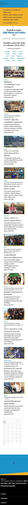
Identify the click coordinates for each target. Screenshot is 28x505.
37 (12, 441)
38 (16, 441)
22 (12, 431)
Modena (5, 58)
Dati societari (4, 483)
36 (8, 441)
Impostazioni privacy (21, 483)
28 (16, 434)
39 (20, 441)
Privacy (13, 483)
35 (4, 441)
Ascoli (21, 51)
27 (12, 434)
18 (16, 428)
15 (4, 428)
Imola (12, 56)
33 (16, 438)
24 (20, 431)
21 (8, 431)
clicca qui (15, 23)
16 (8, 428)
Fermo (14, 54)
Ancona (14, 51)
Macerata (19, 56)
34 (20, 438)
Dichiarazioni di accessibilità (8, 486)
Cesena (7, 54)
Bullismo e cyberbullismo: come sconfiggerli (12, 84)
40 (4, 444)
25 (4, 434)
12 (12, 425)
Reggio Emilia (21, 58)
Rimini (13, 60)
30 (4, 438)
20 (4, 431)
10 (4, 425)
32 (12, 438)
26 (8, 434)
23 (16, 431)
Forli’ (7, 56)
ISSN (9, 483)
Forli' (5, 247)
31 (8, 438)
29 (20, 434)
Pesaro (12, 58)
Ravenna (20, 60)
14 (20, 425)
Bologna (7, 51)
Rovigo (7, 60)
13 (16, 425)
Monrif (25, 481)
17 (12, 428)
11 (8, 425)
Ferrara (20, 54)
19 (20, 428)
